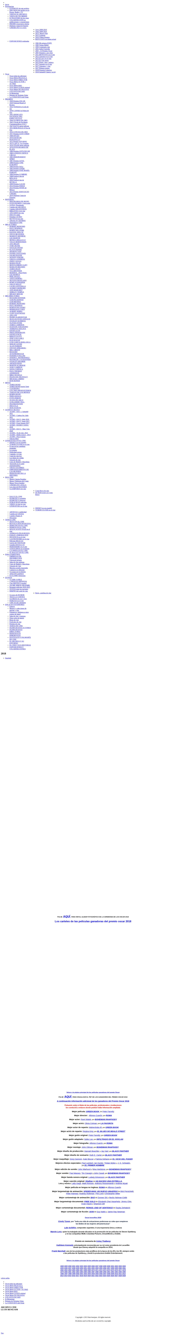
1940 (108, 1266)
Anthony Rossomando (104, 1183)
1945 (62, 1268)
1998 (70, 1274)
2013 (62, 1276)
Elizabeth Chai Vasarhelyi (109, 1201)
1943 (120, 1266)
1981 (69, 1272)
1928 (62, 1266)
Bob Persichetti (126, 1191)
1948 (73, 1268)
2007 (104, 1274)
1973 (104, 1270)
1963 (66, 1270)
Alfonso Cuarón (95, 1115)
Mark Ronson (88, 1183)
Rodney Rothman (86, 1194)
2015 (69, 1276)
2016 (73, 1276)
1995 (124, 1272)
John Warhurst (84, 1169)
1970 (93, 1270)
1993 (116, 1272)
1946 (66, 1268)
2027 (116, 1276)
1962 (62, 1270)
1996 (62, 1274)
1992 (112, 1272)
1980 (66, 1272)
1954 (97, 1268)
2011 (120, 1274)
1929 (66, 1266)
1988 (97, 1272)
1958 (112, 1268)
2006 (101, 1274)
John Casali (99, 1173)
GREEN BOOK (92, 1111)
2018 (81, 1276)
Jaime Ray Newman (116, 1212)
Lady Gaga (76, 1183)
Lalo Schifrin (70, 1228)
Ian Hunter (98, 1163)
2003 (89, 1274)
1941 (112, 1266)
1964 (69, 1270)
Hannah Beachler (91, 1151)
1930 (69, 1266)
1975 (112, 1270)
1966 (77, 1270)
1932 (77, 1266)
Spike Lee (88, 1139)
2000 (77, 1274)
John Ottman (87, 1147)
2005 (97, 1274)
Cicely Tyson (64, 1221)
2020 (89, 1276)
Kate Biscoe (88, 1159)
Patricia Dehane (102, 1159)
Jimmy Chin (126, 1201)
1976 (116, 1270)
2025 (108, 1276)
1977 (120, 1270)
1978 (124, 1270)
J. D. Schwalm (124, 1163)
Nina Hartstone (98, 1169)
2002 (85, 1274)
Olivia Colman (91, 1123)
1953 (93, 1268)
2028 (120, 1276)
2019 (85, 1276)
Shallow (89, 1181)
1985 (85, 1272)
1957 (108, 1268)
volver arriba (5, 1278)
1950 (81, 1268)
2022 (97, 1276)
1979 (62, 1272)
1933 (81, 1266)
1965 (73, 1270)
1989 (100, 1272)
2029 (124, 1276)
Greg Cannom (76, 1159)
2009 (112, 1274)
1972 (100, 1270)
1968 (85, 1270)
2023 (100, 1276)
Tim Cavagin (86, 1173)
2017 (77, 1276)
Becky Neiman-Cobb (118, 1198)
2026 (112, 1276)
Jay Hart (104, 1151)
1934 (85, 1266)
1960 (120, 1268)
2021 (93, 1276)
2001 (81, 1274)
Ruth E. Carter (95, 1155)
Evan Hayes (86, 1204)
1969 (89, 1270)
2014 (66, 1276)
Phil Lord (99, 1194)
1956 (104, 1268)
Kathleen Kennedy (65, 1245)
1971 (97, 1270)
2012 (124, 1274)
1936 (93, 1266)
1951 (85, 1268)
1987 (93, 1272)
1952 (89, 1268)
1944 (124, 1266)
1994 (120, 1272)
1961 (124, 1268)
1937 (97, 1266)
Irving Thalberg (103, 1241)
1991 (108, 1272)
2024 (104, 1276)
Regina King (88, 1131)
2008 (108, 1274)
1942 (116, 1266)
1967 (81, 1270)
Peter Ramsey (72, 1194)
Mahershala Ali (95, 1127)
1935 (89, 1266)
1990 (104, 1272)
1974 (108, 1270)
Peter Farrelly (94, 1135)
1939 (104, 1266)
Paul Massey (74, 1173)
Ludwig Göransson (96, 1177)
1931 (73, 1266)
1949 (77, 1268)
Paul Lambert (87, 1163)
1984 (81, 1272)
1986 (89, 1272)
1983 (77, 1272)
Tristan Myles (110, 1163)
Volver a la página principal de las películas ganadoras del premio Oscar (93, 1092)
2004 (93, 1274)
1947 (69, 1268)
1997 (66, 1274)
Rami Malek (86, 1119)
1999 (73, 1274)
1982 (73, 1272)
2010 (116, 1274)
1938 (100, 1266)
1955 (100, 1268)
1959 (116, 1268)
